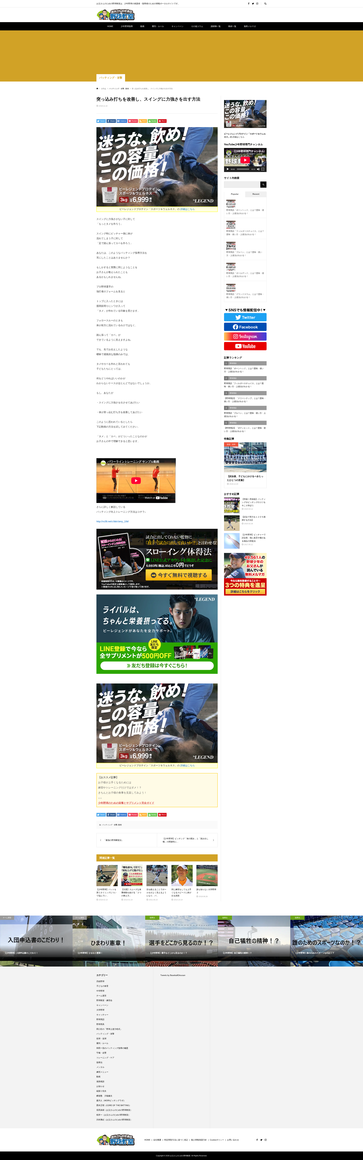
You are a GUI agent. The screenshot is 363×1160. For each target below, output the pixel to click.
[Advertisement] (181, 53)
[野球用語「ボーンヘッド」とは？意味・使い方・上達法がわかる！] (231, 204)
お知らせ (100, 1086)
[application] (245, 160)
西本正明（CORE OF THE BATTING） (113, 1105)
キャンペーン (177, 26)
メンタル (100, 1067)
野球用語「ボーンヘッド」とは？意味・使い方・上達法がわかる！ (245, 211)
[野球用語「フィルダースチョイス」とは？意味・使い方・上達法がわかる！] (231, 225)
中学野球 (100, 991)
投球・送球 (101, 1038)
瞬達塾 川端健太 (104, 1096)
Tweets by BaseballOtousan (172, 975)
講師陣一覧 (216, 26)
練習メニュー (102, 1072)
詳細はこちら (187, 209)
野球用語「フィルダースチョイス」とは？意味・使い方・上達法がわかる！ (245, 232)
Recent (256, 194)
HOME (110, 26)
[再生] (227, 169)
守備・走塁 (101, 1053)
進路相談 (100, 1081)
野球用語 (100, 1019)
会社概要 (157, 1140)
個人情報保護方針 (199, 1140)
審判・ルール (158, 26)
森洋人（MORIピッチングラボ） (110, 1100)
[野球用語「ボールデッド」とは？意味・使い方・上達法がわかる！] (231, 267)
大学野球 (100, 1010)
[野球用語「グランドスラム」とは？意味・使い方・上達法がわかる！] (231, 288)
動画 (142, 26)
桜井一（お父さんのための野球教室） (113, 1115)
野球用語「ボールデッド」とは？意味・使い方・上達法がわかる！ (245, 274)
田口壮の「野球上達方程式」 (109, 1029)
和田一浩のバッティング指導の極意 (112, 1048)
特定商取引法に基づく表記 (176, 1140)
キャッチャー (102, 1015)
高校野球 (100, 981)
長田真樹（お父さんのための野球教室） (114, 1110)
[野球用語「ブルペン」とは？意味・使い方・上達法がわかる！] (231, 246)
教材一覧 (232, 26)
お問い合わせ (233, 1140)
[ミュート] (258, 169)
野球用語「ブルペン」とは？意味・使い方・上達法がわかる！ (244, 253)
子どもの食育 (102, 986)
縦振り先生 (102, 1091)
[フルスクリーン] (262, 169)
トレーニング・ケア (105, 1057)
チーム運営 (101, 996)
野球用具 (100, 1024)
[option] (36, 941)
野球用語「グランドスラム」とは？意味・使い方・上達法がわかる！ (245, 295)
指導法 (99, 1062)
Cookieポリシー (217, 1140)
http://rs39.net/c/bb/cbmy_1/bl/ (112, 521)
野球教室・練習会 (104, 1000)
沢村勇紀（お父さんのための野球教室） (114, 1120)
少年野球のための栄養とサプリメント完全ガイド (126, 803)
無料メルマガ (250, 26)
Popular (235, 194)
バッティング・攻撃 (110, 77)
